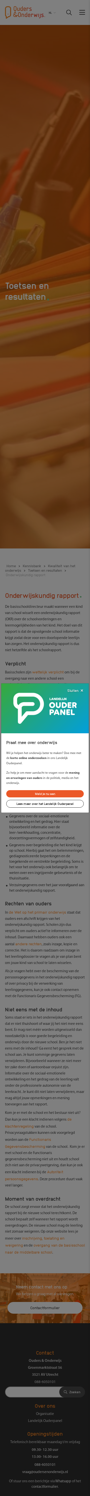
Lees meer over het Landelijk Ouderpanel (45, 803)
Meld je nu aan (45, 793)
